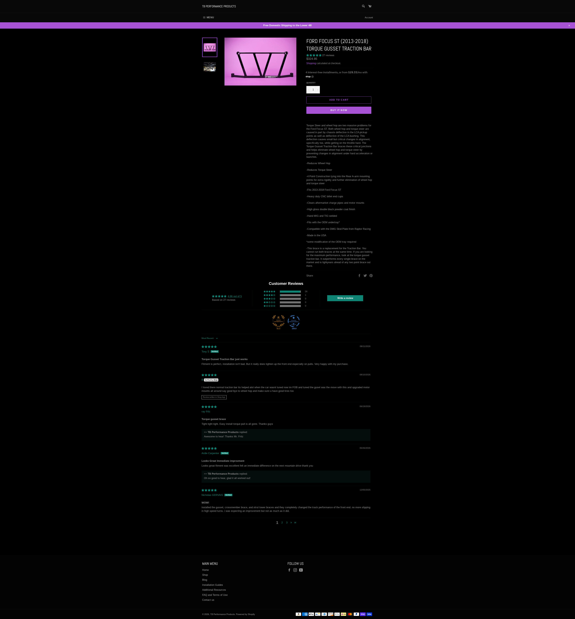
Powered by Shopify (245, 614)
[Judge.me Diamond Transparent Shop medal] (294, 321)
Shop (205, 574)
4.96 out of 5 (235, 296)
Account (369, 17)
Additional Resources (214, 589)
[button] (314, 55)
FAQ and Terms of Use (215, 595)
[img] (209, 346)
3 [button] (287, 522)
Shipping (311, 63)
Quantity (311, 83)
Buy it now (338, 110)
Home (205, 570)
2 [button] (282, 522)
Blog (204, 579)
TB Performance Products (219, 6)
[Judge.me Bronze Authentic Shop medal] (279, 321)
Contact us (208, 599)
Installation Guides (212, 585)
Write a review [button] (345, 298)
